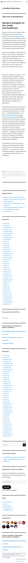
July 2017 (6, 261)
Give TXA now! (8, 211)
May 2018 (6, 245)
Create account (8, 502)
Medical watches (8, 201)
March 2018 (7, 249)
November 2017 (8, 253)
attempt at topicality (7, 172)
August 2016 (7, 282)
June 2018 (6, 243)
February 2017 (8, 271)
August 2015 (7, 304)
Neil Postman (17, 74)
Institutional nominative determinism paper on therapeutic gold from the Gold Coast (14, 459)
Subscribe (6, 487)
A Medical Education (11, 8)
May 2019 (6, 223)
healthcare (4, 174)
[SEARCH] (24, 444)
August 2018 (7, 239)
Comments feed (8, 508)
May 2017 (6, 265)
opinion (14, 172)
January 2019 (7, 229)
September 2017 (8, 257)
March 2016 (7, 290)
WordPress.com (8, 510)
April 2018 (6, 247)
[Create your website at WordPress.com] (14, 1)
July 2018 (6, 241)
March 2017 (7, 269)
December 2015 (8, 296)
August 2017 (7, 259)
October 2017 (7, 255)
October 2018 (7, 235)
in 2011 (18, 149)
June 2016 (6, 286)
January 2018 (7, 251)
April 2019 (6, 225)
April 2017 (6, 267)
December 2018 (8, 231)
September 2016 (8, 280)
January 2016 (7, 294)
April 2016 (6, 288)
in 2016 (12, 149)
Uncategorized (19, 172)
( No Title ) (5, 334)
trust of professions (16, 175)
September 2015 (8, 302)
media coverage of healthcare (15, 174)
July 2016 (6, 284)
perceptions (9, 175)
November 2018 (8, 233)
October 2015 (7, 300)
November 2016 (8, 275)
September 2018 (8, 237)
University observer (8, 343)
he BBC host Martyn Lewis (15, 36)
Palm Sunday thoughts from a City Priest (14, 331)
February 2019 (8, 227)
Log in (5, 504)
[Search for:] (12, 445)
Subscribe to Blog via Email (12, 469)
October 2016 (7, 278)
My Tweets (5, 318)
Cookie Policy (7, 557)
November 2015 (8, 298)
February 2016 (8, 292)
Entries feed (7, 506)
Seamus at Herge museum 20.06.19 (12, 337)
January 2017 (7, 273)
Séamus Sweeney (8, 171)
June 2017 (6, 263)
